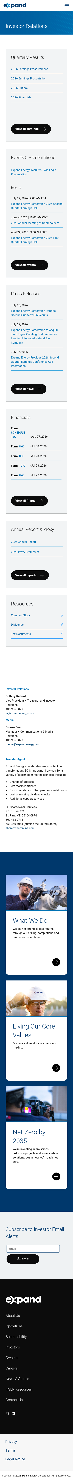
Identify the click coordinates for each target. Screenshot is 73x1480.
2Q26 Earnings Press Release (29, 69)
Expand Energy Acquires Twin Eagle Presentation (33, 172)
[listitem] (7, 1413)
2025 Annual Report (23, 542)
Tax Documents (21, 634)
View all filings (25, 500)
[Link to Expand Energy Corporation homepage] (15, 5)
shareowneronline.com (20, 828)
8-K (21, 446)
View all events (25, 265)
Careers (12, 1368)
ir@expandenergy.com (20, 713)
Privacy (11, 1441)
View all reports (25, 575)
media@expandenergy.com (23, 744)
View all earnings (27, 129)
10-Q (22, 466)
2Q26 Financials (21, 97)
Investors (13, 1347)
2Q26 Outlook (19, 88)
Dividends (17, 625)
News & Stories (17, 1378)
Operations (14, 1326)
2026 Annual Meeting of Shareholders (35, 223)
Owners (12, 1357)
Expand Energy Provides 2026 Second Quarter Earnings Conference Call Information (35, 362)
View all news (24, 389)
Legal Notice (15, 1459)
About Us (13, 1315)
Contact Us (14, 1399)
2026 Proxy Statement (25, 552)
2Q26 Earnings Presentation (28, 78)
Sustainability (16, 1336)
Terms (10, 1450)
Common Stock (20, 615)
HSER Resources (19, 1389)
